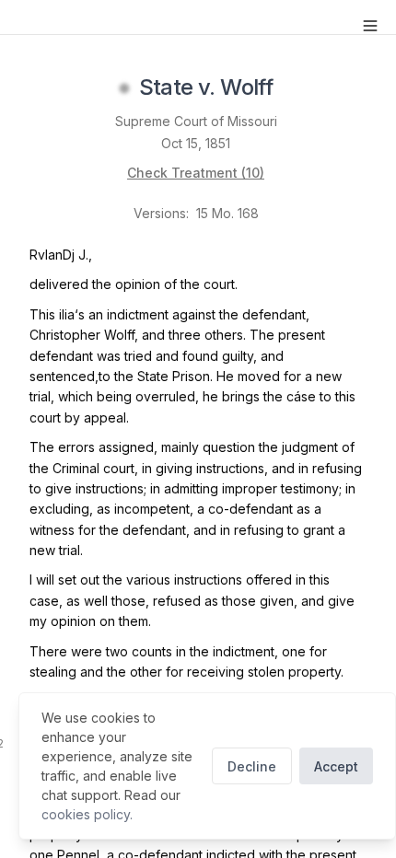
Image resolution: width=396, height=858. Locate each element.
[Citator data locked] (124, 88)
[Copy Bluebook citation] (292, 88)
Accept (336, 766)
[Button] (370, 26)
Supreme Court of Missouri (196, 121)
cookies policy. (87, 814)
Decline (251, 766)
